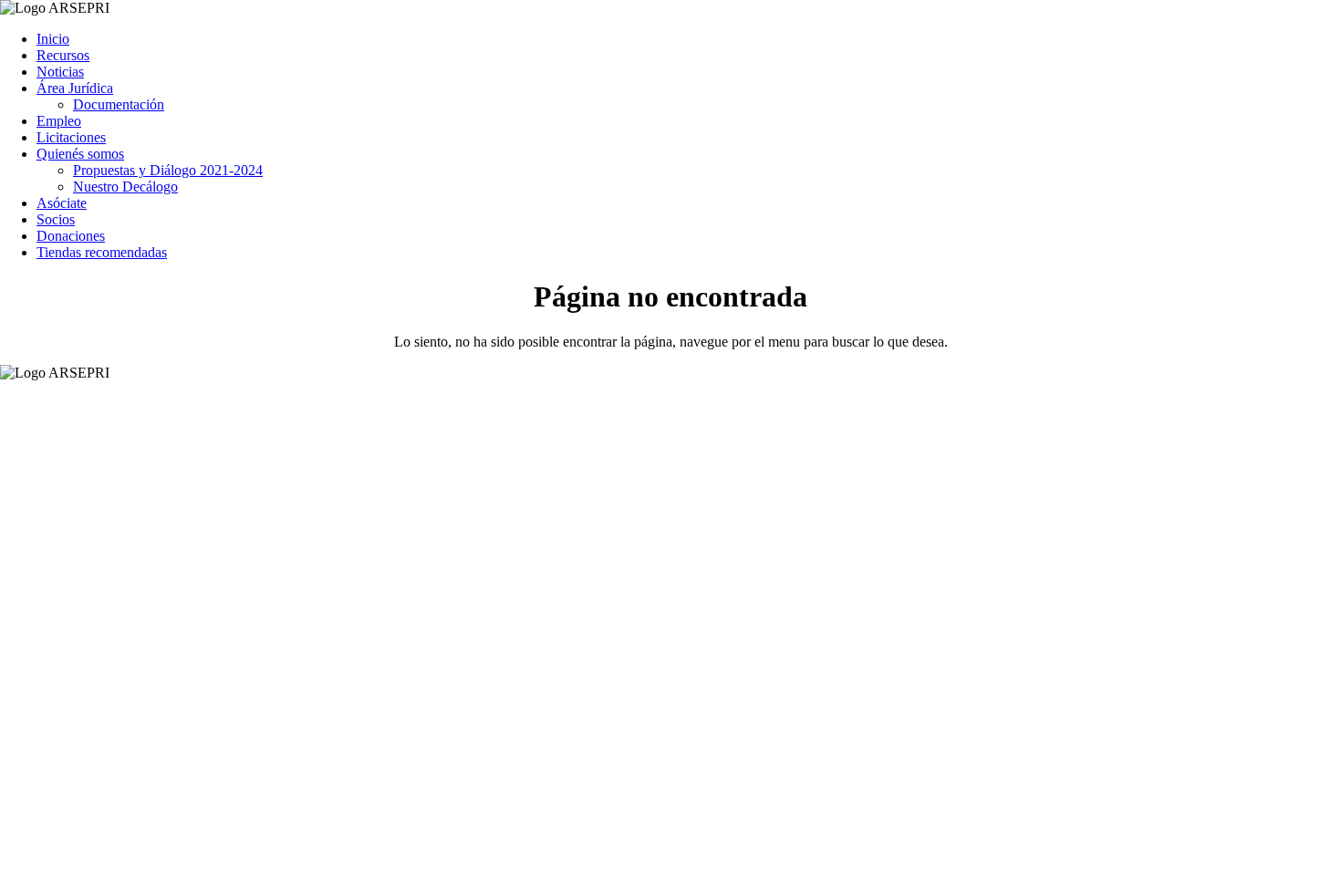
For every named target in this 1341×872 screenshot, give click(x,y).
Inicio (52, 39)
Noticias (60, 71)
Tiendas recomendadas (101, 252)
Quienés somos (80, 153)
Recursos (62, 55)
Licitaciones (71, 137)
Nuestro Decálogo (125, 186)
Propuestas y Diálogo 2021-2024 (168, 170)
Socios (55, 219)
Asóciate (61, 203)
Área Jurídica (74, 88)
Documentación (118, 104)
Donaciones (70, 236)
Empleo (58, 121)
